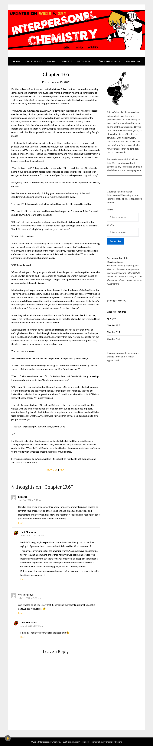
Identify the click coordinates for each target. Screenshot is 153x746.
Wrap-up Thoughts (116, 311)
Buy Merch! (133, 61)
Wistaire (23, 594)
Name (110, 209)
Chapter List (34, 61)
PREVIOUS (52, 469)
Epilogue (111, 318)
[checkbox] (8, 738)
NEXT (62, 469)
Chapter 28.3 (113, 339)
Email (110, 224)
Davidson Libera (115, 262)
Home (16, 61)
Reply (20, 523)
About (51, 61)
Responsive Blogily (96, 741)
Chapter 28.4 (113, 332)
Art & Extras (85, 61)
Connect (66, 61)
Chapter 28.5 (113, 325)
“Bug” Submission (109, 61)
